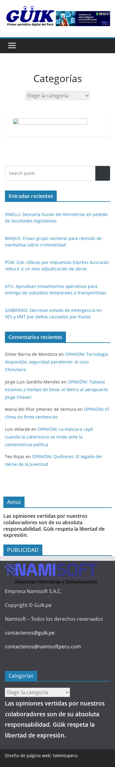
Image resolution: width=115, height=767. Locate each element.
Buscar (103, 173)
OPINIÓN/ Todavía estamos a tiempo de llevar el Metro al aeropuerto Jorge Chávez (56, 389)
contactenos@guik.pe (30, 632)
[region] (83, 18)
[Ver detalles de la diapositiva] (83, 18)
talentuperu (65, 755)
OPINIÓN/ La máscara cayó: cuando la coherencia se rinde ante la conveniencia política (49, 436)
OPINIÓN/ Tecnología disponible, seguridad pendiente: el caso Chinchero (56, 361)
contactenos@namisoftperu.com (43, 646)
